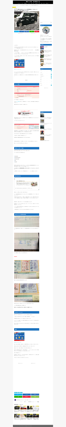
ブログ (22, 3)
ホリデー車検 (17, 101)
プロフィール (19, 3)
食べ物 (41, 3)
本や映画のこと (25, 3)
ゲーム (29, 3)
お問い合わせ (47, 3)
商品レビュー (16, 392)
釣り (33, 3)
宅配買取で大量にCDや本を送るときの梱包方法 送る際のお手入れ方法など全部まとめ (48, 51)
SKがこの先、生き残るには (33, 1)
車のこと (21, 392)
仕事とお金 (36, 3)
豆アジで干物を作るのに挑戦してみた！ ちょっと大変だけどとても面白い (48, 64)
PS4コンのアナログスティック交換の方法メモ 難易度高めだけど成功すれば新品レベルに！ (48, 55)
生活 (31, 3)
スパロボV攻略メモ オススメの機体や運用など (47, 46)
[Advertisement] (20, 38)
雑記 (40, 83)
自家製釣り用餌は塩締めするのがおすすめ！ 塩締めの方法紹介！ (48, 59)
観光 (39, 3)
